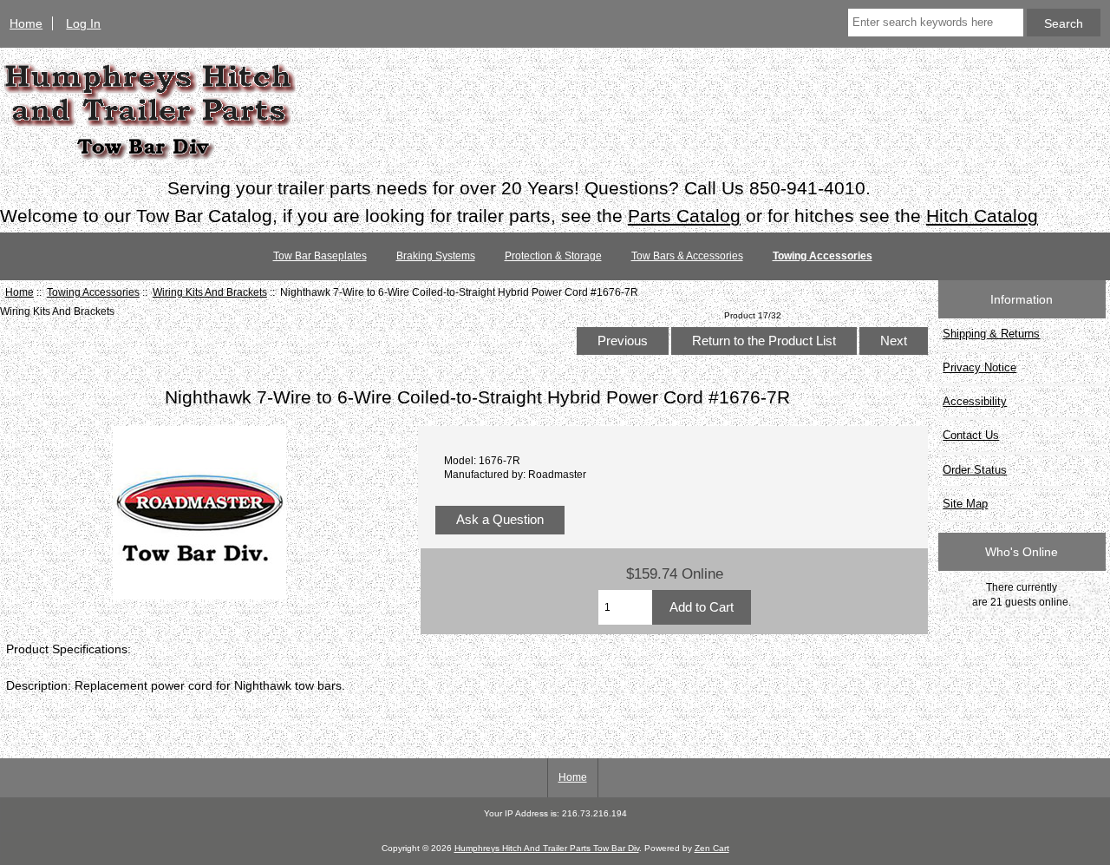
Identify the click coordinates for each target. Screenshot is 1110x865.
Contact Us (971, 435)
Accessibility (975, 401)
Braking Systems (435, 256)
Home (26, 23)
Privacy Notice (979, 367)
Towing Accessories (93, 292)
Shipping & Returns (991, 333)
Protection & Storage (553, 256)
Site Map (965, 503)
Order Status (975, 469)
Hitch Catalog (982, 216)
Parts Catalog (684, 216)
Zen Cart (712, 848)
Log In (83, 23)
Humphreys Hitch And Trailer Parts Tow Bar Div (546, 848)
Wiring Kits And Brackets (210, 292)
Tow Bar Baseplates (320, 256)
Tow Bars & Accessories (687, 256)
